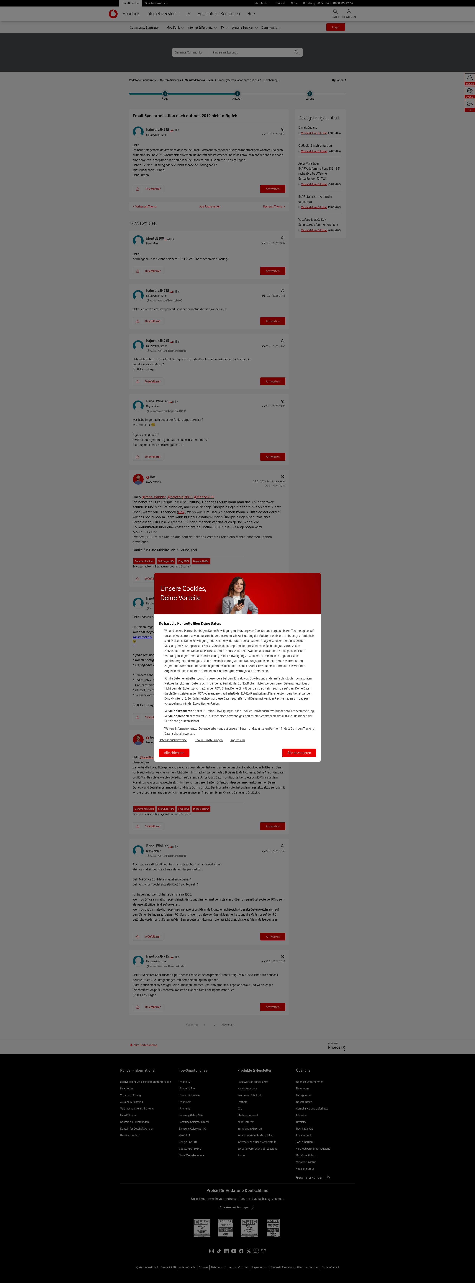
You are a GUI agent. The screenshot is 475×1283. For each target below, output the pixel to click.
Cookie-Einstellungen (209, 740)
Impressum (237, 740)
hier (223, 641)
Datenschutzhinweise (173, 740)
